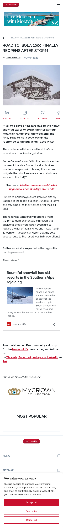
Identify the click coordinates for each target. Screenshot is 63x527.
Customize (31, 511)
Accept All (31, 502)
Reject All (31, 520)
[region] (31, 500)
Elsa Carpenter (13, 58)
